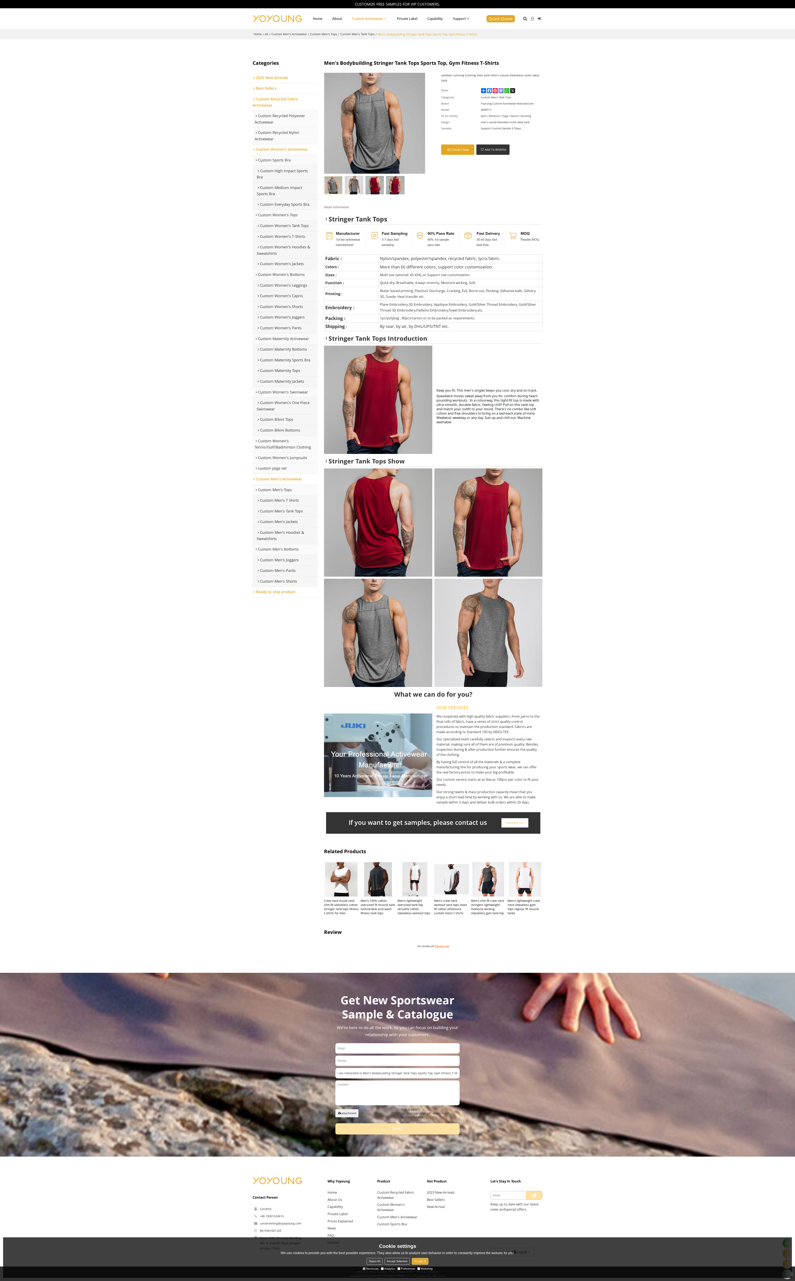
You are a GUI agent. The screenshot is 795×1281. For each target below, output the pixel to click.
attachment (349, 1113)
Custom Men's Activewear (289, 34)
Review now (442, 946)
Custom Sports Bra (392, 1224)
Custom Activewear (367, 18)
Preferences (408, 1268)
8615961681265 (270, 1231)
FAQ (331, 1235)
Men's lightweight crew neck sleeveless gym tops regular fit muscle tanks (524, 907)
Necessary (372, 1268)
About (337, 18)
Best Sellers (436, 1199)
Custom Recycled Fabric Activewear (395, 1195)
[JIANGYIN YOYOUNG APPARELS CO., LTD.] (277, 18)
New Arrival (436, 1206)
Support (459, 18)
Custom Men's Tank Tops (357, 34)
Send (397, 1129)
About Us (335, 1199)
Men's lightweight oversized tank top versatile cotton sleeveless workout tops (414, 907)
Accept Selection (397, 1261)
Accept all (420, 1261)
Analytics (389, 1268)
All (266, 34)
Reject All (374, 1261)
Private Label (407, 18)
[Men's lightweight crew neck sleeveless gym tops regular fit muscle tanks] (525, 879)
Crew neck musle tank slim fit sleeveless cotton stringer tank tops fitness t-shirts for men (341, 907)
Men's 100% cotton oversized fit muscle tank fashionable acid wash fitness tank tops (378, 907)
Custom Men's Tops (323, 34)
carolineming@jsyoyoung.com (280, 1223)
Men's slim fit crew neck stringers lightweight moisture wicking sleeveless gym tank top (487, 907)
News (332, 1228)
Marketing (426, 1268)
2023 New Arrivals (441, 1192)
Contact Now (460, 150)
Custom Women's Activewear (391, 1207)
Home (317, 18)
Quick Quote (501, 19)
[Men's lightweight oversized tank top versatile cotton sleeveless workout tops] (415, 879)
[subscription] (534, 1195)
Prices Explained (340, 1221)
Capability (435, 18)
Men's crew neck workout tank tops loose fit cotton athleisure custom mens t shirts (450, 907)
